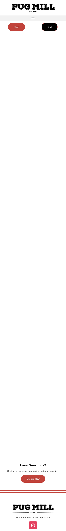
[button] (33, 18)
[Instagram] (33, 525)
